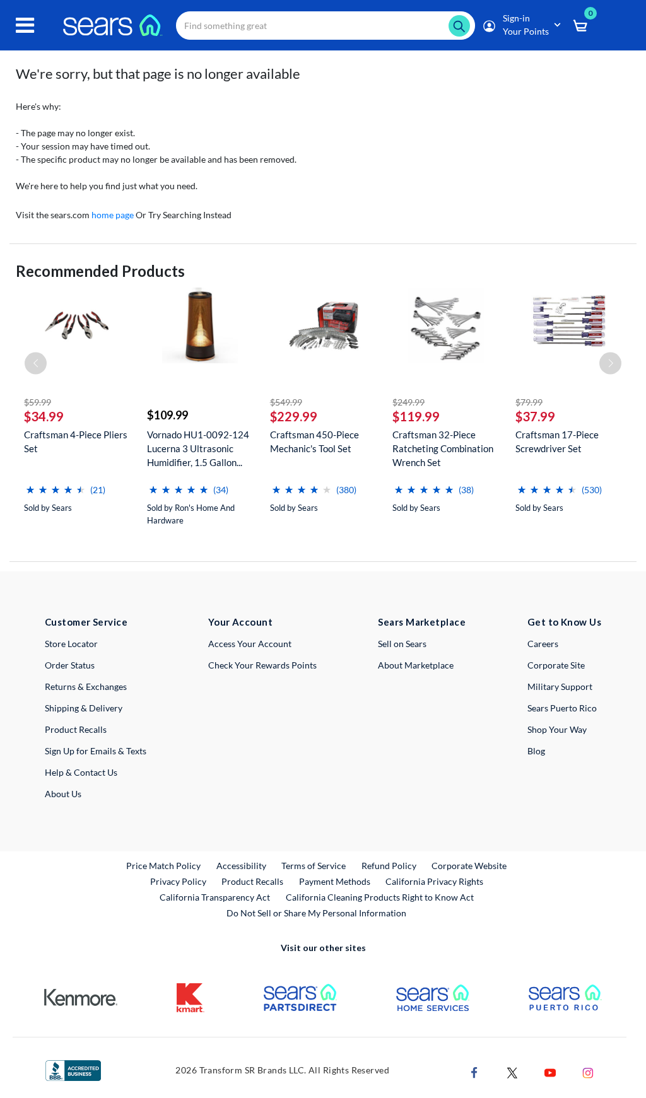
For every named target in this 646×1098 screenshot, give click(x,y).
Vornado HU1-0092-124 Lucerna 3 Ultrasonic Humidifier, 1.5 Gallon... (198, 448)
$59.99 (37, 402)
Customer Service (86, 622)
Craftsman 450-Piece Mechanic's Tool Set (314, 441)
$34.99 (44, 416)
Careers (542, 643)
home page (112, 214)
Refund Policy (388, 865)
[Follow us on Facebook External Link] (474, 1071)
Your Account (240, 622)
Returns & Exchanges (86, 686)
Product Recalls (76, 729)
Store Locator (71, 643)
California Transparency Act (215, 897)
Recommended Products (100, 271)
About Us (63, 793)
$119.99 (416, 416)
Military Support (559, 686)
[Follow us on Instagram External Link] (588, 1071)
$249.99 (408, 402)
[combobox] (325, 25)
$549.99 (286, 402)
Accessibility (241, 865)
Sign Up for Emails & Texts (95, 750)
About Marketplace (416, 665)
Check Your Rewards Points (262, 665)
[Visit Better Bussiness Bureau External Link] (73, 1069)
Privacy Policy (178, 881)
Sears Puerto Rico (562, 708)
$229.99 (293, 416)
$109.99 (167, 415)
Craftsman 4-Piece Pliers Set (75, 441)
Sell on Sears (402, 643)
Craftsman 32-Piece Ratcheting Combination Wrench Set (442, 448)
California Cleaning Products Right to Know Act (380, 897)
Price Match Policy (163, 865)
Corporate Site (556, 665)
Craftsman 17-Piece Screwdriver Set (557, 441)
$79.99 (529, 402)
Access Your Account (249, 643)
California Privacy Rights (434, 881)
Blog (536, 750)
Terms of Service (313, 865)
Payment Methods (334, 881)
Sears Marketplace (422, 622)
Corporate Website (470, 865)
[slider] (55, 485)
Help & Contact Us (81, 772)
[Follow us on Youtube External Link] (550, 1071)
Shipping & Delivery (83, 708)
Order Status (70, 665)
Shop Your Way (557, 729)
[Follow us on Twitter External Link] (512, 1071)
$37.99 (535, 416)
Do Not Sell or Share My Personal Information (316, 913)
